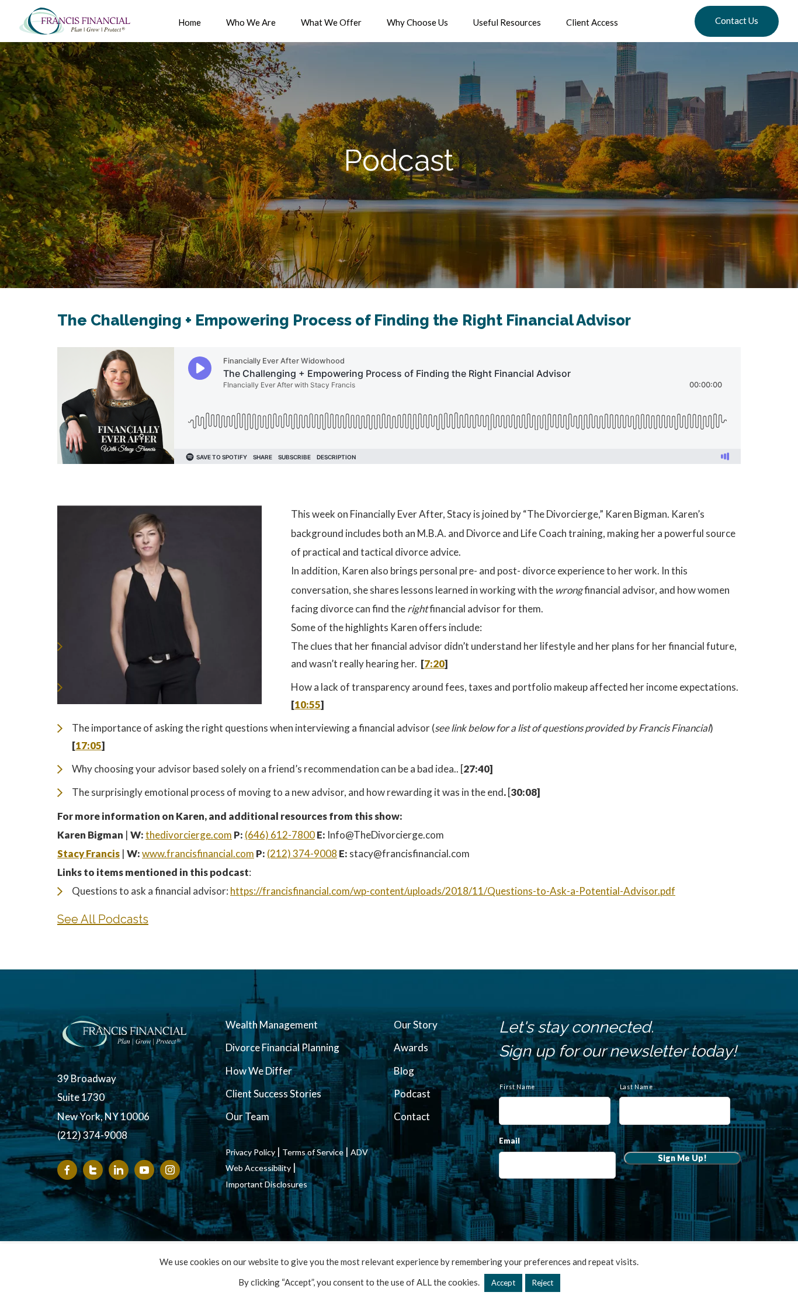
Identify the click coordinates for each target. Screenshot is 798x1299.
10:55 (307, 704)
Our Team (247, 1116)
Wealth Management (271, 1025)
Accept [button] (503, 1282)
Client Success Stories (273, 1093)
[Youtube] (144, 1170)
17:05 (88, 745)
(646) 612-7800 (280, 835)
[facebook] (67, 1170)
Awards (411, 1047)
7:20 (434, 663)
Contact (412, 1116)
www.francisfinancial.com (198, 853)
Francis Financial (74, 21)
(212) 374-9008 (302, 853)
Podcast (412, 1093)
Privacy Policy (250, 1152)
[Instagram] (170, 1170)
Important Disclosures (266, 1184)
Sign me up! (682, 1158)
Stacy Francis (88, 853)
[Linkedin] (119, 1170)
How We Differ (258, 1071)
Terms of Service (313, 1152)
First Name (517, 1086)
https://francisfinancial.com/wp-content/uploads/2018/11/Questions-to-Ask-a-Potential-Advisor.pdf (452, 891)
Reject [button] (542, 1282)
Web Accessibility (258, 1168)
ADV (359, 1152)
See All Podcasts (102, 919)
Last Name (636, 1086)
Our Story (416, 1025)
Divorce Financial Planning (282, 1047)
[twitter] (93, 1170)
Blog (404, 1071)
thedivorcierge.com (188, 835)
